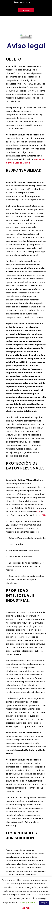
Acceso (26, 10)
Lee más (26, 907)
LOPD (38, 511)
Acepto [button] (44, 902)
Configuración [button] (27, 902)
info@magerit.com (22, 2)
